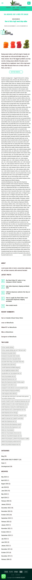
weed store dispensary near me (9, 421)
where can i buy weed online (9, 233)
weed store (12, 216)
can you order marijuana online (15, 176)
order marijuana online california (20, 205)
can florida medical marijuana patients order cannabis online (16, 152)
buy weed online (25, 125)
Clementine (26, 183)
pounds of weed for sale (7, 401)
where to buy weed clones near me (21, 251)
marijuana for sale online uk (8, 387)
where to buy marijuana (7, 438)
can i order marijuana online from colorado (14, 163)
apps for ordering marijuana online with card (11, 81)
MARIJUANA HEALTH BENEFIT (10, 459)
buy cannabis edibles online (21, 98)
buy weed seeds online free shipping (18, 140)
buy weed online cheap (23, 131)
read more (23, 7)
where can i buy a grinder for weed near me (15, 218)
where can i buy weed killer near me (9, 231)
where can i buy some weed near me (22, 229)
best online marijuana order (14, 85)
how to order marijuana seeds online (13, 193)
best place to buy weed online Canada (10, 356)
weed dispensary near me (19, 409)
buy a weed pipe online (21, 94)
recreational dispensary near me (22, 401)
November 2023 (5, 511)
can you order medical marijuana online (21, 178)
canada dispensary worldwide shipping (10, 180)
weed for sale (23, 415)
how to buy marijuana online (18, 189)
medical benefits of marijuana (18, 198)
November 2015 (5, 549)
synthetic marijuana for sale (8, 404)
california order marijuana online (8, 149)
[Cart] (29, 3)
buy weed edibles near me (22, 120)
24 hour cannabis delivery (7, 347)
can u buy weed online (23, 171)
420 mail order (16, 80)
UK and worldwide (10, 214)
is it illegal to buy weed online (16, 194)
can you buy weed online (21, 173)
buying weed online (19, 143)
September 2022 (6, 535)
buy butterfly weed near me (13, 96)
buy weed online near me (20, 132)
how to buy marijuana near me (8, 376)
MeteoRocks (10, 323)
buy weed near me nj (16, 125)
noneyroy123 (24, 26)
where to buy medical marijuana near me (11, 444)
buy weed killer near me (14, 123)
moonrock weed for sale (21, 387)
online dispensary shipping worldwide (19, 202)
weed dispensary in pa (22, 407)
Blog (18, 7)
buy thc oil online (22, 116)
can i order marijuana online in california (15, 167)
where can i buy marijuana (8, 430)
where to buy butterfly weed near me (9, 242)
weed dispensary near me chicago (9, 412)
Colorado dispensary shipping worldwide (10, 185)
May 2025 (4, 477)
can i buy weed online (6, 154)
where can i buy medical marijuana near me (11, 435)
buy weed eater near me (10, 120)
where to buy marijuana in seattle (21, 438)
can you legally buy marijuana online (10, 370)
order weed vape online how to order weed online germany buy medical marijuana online (15, 397)
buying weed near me (9, 143)
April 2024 (4, 497)
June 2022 (4, 542)
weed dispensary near (7, 409)
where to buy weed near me (7, 253)
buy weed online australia (7, 127)
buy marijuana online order (15, 109)
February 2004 (5, 559)
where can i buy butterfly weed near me (12, 222)
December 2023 (5, 508)
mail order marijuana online (12, 196)
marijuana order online (6, 198)
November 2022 (5, 528)
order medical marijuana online (19, 207)
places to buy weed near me (11, 213)
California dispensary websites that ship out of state (18, 292)
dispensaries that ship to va (12, 187)
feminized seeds (8, 189)
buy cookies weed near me (7, 101)
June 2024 (4, 491)
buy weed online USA (25, 136)
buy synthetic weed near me (12, 116)
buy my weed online (23, 112)
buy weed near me (24, 123)
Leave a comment (27, 255)
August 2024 (4, 484)
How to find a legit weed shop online (16, 21)
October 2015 (5, 552)
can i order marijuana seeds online (21, 169)
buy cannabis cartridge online (8, 98)
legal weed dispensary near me (9, 379)
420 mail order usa (24, 80)
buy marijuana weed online (13, 111)
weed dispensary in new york (8, 407)
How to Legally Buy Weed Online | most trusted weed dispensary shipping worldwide (17, 299)
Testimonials (16, 10)
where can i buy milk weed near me (11, 227)
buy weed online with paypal (7, 138)
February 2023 (5, 521)
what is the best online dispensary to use (11, 427)
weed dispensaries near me (22, 404)
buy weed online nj (13, 134)
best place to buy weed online (15, 87)
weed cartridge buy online (21, 214)
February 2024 (5, 501)
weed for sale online (18, 418)
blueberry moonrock (6, 359)
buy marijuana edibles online (21, 107)
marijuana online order (24, 196)
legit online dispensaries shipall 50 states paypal (13, 382)
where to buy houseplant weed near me (21, 245)
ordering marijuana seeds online (8, 211)
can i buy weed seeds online (18, 154)
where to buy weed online (20, 253)
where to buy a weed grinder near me (9, 238)
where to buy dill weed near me (15, 244)
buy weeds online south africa (8, 364)
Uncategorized (16, 19)
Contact (17, 575)
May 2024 (4, 494)
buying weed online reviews (13, 145)
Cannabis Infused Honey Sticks (14, 318)
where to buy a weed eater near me (21, 236)
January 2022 (5, 546)
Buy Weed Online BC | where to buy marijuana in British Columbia (16, 281)
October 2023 (5, 515)
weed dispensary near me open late (10, 415)
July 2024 (4, 487)
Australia (19, 83)
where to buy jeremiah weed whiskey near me (11, 247)
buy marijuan (12, 107)
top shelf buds (21, 213)
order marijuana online (21, 204)
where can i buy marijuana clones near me (11, 433)
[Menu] (2, 3)
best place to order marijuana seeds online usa (15, 90)
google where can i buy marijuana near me (11, 373)
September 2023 (6, 518)
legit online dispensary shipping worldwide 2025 (17, 287)
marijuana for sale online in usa (9, 385)
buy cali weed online (24, 96)
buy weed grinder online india (17, 121)
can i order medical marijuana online (9, 171)
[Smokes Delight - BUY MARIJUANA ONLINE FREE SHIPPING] (16, 3)
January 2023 (5, 525)
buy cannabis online (14, 100)
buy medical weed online (13, 112)
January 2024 (5, 504)
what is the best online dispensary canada (11, 424)
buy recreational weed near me (16, 114)
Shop (13, 7)
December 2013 (5, 556)
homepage (8, 7)
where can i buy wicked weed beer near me (13, 235)
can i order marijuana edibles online (12, 162)
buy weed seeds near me (20, 138)
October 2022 (5, 532)
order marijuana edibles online (8, 204)
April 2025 (4, 480)
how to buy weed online (13, 191)
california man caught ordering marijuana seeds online (17, 147)
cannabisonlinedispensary (7, 182)
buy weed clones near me (16, 118)
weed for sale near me (7, 418)
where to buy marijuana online (16, 249)
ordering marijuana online (22, 209)
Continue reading (16, 72)
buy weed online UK (15, 136)
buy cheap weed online (25, 100)
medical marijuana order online (13, 200)
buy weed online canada (11, 131)
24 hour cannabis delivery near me (9, 350)
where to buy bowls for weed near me (20, 240)
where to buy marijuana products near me (11, 441)
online (8, 202)
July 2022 (4, 539)
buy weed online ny (22, 134)
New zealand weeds (11, 305)
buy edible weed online (19, 101)
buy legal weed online (14, 103)
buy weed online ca (14, 129)
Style (2, 463)
